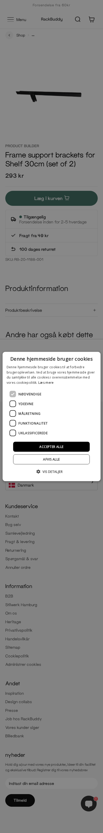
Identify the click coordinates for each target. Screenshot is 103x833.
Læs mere (46, 382)
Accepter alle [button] (51, 446)
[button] (51, 471)
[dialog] (52, 416)
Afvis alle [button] (51, 459)
